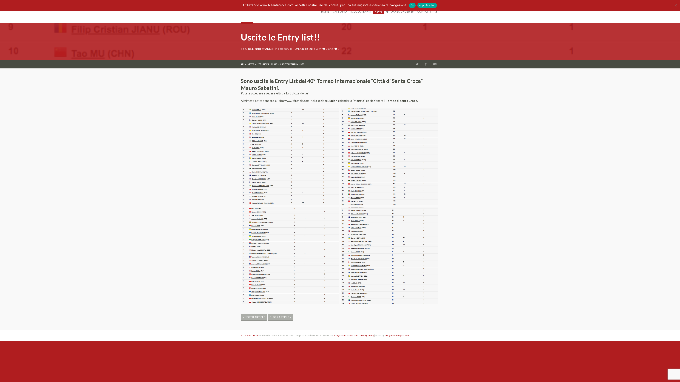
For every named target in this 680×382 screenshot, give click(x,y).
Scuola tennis (360, 11)
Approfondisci (427, 5)
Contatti (424, 11)
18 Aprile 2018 (251, 48)
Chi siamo (340, 11)
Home (325, 11)
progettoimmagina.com (397, 335)
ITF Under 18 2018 (302, 48)
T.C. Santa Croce (249, 335)
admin (269, 48)
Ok (412, 5)
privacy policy (367, 335)
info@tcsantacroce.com (346, 335)
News (378, 11)
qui (306, 93)
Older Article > (280, 317)
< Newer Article (254, 317)
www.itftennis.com (297, 101)
